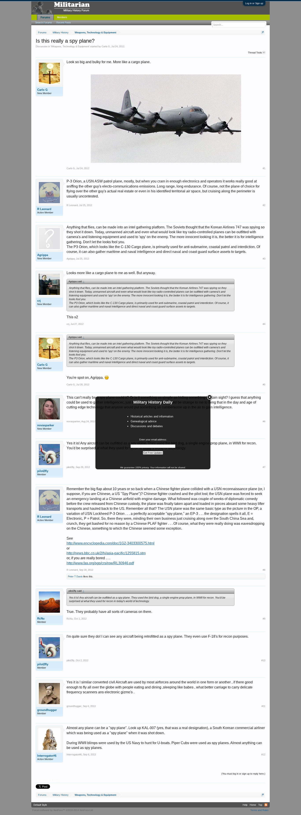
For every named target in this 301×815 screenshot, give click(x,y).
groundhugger (47, 710)
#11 (263, 706)
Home (253, 805)
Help (245, 805)
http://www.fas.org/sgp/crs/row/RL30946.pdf (100, 563)
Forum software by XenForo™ (62, 810)
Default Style (40, 805)
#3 (264, 258)
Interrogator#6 (46, 755)
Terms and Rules (259, 810)
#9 (264, 618)
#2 (264, 205)
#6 (264, 421)
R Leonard (44, 209)
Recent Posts (63, 22)
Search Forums (43, 22)
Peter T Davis (75, 576)
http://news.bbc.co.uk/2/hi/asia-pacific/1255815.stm (106, 553)
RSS (266, 804)
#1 (264, 168)
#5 (264, 384)
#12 (263, 754)
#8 (264, 570)
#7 (264, 467)
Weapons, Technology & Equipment (70, 46)
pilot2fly (42, 471)
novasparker (45, 425)
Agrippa (42, 255)
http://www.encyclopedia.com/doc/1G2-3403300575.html (110, 543)
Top (260, 805)
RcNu (41, 618)
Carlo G (106, 46)
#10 (263, 660)
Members (62, 17)
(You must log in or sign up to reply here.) (243, 773)
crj (39, 300)
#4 (264, 324)
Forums (45, 17)
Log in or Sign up (254, 3)
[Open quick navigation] (262, 32)
